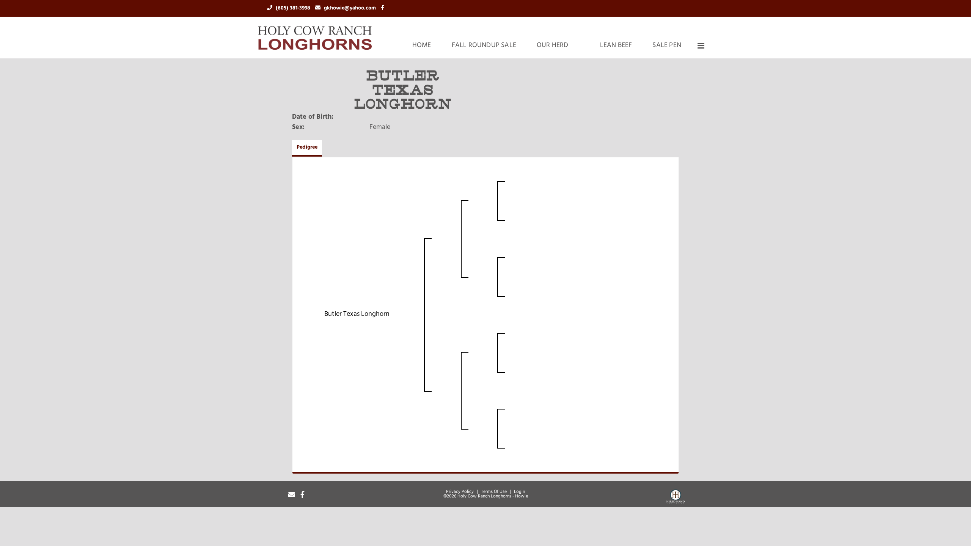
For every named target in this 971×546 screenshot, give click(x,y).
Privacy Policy (460, 492)
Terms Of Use (494, 492)
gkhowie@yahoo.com (350, 8)
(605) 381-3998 (294, 8)
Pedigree (307, 147)
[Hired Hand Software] (675, 498)
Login (519, 492)
